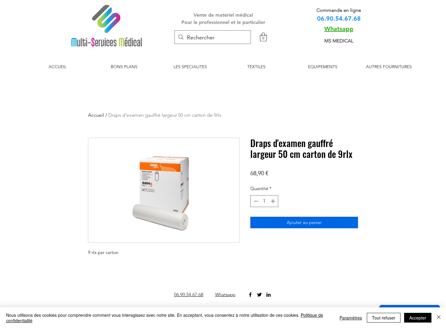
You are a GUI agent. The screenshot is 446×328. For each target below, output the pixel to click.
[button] (263, 37)
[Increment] (273, 201)
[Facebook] (250, 295)
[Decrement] (255, 201)
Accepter (417, 318)
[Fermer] (438, 317)
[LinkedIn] (268, 295)
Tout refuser (383, 318)
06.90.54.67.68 (339, 18)
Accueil (96, 115)
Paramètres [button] (351, 318)
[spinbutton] (264, 201)
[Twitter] (259, 295)
